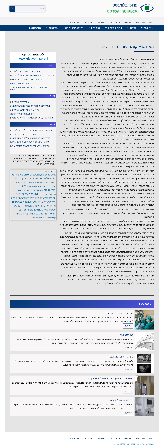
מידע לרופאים (34, 27)
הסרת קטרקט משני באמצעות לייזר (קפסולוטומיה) (31, 118)
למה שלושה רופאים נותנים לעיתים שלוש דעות (29, 142)
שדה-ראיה (36, 217)
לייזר (21, 194)
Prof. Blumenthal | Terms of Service (142, 444)
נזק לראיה (51, 205)
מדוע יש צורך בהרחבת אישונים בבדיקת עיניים (30, 146)
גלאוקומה (148, 27)
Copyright (116, 444)
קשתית (52, 217)
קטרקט (133, 27)
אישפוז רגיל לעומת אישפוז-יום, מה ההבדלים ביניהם (32, 75)
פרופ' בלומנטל (125, 5)
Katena (19, 174)
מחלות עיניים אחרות (74, 27)
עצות (46, 214)
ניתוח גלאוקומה (37, 205)
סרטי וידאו (95, 27)
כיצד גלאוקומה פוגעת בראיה (119, 356)
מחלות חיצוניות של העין (22, 198)
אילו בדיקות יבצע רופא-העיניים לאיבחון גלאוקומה (31, 130)
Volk (53, 174)
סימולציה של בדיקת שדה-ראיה (23, 134)
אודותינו (127, 22)
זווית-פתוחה (20, 182)
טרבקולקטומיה (49, 194)
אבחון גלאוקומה (47, 178)
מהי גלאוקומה (41, 198)
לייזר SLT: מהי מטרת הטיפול (22, 114)
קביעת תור (88, 22)
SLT (30, 174)
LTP (26, 174)
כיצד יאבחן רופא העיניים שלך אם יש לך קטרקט (30, 138)
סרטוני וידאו (30, 209)
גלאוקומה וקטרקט (122, 11)
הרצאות (41, 182)
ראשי (151, 22)
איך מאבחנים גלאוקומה (121, 400)
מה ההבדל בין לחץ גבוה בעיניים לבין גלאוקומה (110, 378)
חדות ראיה (41, 186)
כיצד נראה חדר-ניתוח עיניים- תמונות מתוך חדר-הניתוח (30, 88)
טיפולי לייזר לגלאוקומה (19, 102)
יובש (41, 194)
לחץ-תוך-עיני (31, 194)
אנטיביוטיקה (26, 178)
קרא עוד (128, 326)
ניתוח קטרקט (21, 205)
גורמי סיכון (50, 182)
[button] (146, 28)
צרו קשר (100, 22)
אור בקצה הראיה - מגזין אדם (119, 313)
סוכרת (40, 209)
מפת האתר (140, 22)
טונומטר (32, 186)
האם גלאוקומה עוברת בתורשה (128, 47)
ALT (14, 174)
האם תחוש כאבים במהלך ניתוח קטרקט (27, 79)
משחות (26, 202)
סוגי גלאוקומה (50, 210)
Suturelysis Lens (41, 174)
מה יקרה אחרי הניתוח (19, 83)
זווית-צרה (51, 186)
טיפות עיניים (37, 190)
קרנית (17, 213)
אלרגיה (35, 178)
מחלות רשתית (36, 202)
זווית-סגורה (31, 182)
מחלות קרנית (50, 202)
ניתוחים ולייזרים (115, 27)
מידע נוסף (53, 27)
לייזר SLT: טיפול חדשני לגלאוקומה (24, 110)
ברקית (17, 178)
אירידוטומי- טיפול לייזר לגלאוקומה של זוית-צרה (30, 106)
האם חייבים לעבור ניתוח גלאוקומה (25, 71)
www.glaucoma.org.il (33, 58)
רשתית (45, 217)
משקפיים (17, 201)
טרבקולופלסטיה (22, 190)
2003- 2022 (125, 444)
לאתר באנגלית (74, 22)
